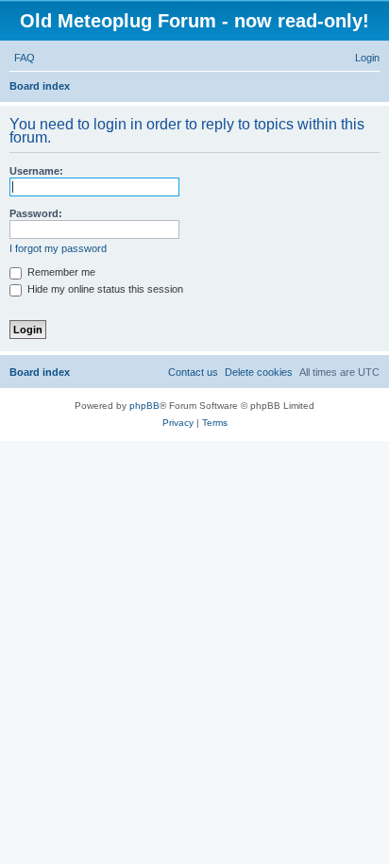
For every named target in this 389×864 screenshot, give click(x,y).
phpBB (144, 405)
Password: (35, 213)
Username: (36, 171)
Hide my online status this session (104, 289)
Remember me (60, 272)
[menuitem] (24, 57)
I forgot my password (58, 248)
